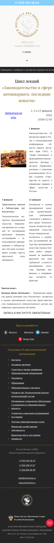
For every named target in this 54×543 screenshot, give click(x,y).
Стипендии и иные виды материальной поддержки (30, 415)
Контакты (16, 359)
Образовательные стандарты (25, 387)
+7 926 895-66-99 (27, 469)
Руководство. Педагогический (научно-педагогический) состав (30, 394)
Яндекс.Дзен (28, 339)
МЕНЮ (27, 52)
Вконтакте (28, 332)
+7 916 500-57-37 (27, 465)
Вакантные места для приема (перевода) (25, 437)
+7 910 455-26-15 (27, 460)
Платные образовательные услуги (27, 421)
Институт (13, 332)
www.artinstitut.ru (27, 482)
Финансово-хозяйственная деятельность (24, 428)
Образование (17, 382)
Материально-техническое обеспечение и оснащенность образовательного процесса (31, 405)
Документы (16, 378)
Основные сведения (21, 364)
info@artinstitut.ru (27, 478)
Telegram (45, 332)
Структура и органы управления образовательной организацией (26, 371)
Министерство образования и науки (29, 518)
